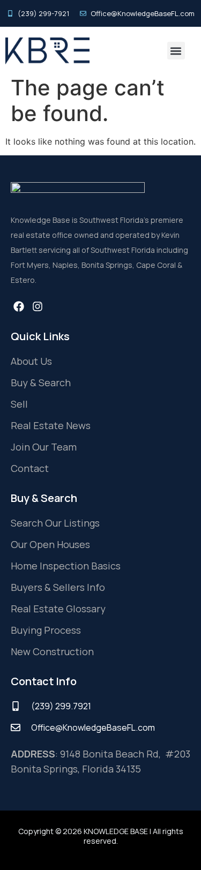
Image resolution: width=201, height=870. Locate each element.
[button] (176, 50)
